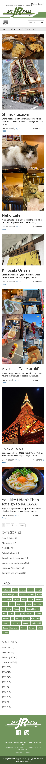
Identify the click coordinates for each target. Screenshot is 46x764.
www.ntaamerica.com (23, 752)
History (39, 594)
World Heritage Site (10, 594)
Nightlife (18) (8, 548)
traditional (6, 590)
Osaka (16, 609)
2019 (4, 697)
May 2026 (6, 652)
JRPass (5, 633)
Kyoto (15, 590)
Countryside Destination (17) (15, 563)
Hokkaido (29, 614)
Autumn (22, 590)
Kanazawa (35, 618)
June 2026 (6, 647)
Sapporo (25, 623)
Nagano (39, 599)
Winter (5, 604)
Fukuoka (6, 618)
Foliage (30, 590)
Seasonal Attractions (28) (13, 568)
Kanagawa (19, 614)
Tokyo (31, 599)
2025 (4, 667)
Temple (39, 590)
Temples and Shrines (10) (14, 573)
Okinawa (32, 628)
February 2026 (8, 657)
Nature (5, 628)
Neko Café (11, 215)
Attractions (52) (9, 543)
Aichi (22, 609)
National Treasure (27, 594)
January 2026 (8, 662)
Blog (13, 29)
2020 (4, 692)
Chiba (12, 604)
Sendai (38, 614)
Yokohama (7, 609)
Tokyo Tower (13, 448)
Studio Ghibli (36, 623)
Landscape (7, 599)
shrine (23, 599)
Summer (6, 623)
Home (5, 29)
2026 (40, 628)
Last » (22, 525)
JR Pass (23, 628)
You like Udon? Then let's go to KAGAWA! (20, 502)
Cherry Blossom (33, 609)
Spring (26, 618)
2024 (4, 672)
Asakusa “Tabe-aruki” (20, 368)
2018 (4, 702)
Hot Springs (38, 604)
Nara (4, 614)
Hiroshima (16, 623)
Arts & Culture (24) (10, 553)
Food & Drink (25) (10, 538)
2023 (4, 677)
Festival (19, 618)
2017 (4, 707)
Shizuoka (20, 604)
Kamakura (14, 628)
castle (11, 614)
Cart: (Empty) (38, 4)
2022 (4, 682)
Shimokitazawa (15, 114)
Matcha (16, 599)
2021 (4, 687)
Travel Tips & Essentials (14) (15, 558)
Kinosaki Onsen (16, 270)
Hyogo (28, 604)
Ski (13, 618)
